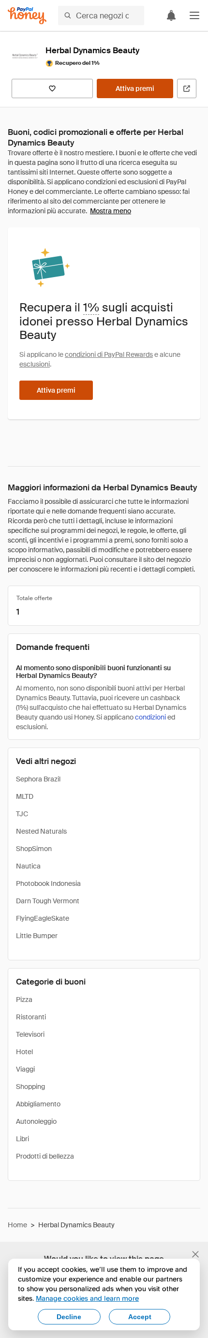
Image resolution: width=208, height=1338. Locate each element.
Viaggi (25, 1069)
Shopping (30, 1086)
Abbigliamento (38, 1104)
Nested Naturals (41, 831)
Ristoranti (31, 1017)
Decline (69, 1317)
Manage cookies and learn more (87, 1298)
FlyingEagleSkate (42, 918)
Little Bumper (37, 935)
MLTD (24, 796)
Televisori (30, 1034)
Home (17, 1224)
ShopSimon (34, 848)
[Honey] (27, 15)
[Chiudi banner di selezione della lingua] (195, 1254)
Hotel (24, 1051)
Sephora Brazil (38, 779)
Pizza (24, 999)
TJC (22, 813)
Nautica (28, 866)
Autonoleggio (36, 1121)
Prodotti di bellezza (45, 1156)
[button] (194, 15)
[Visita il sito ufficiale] (186, 88)
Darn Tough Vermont (47, 901)
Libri (22, 1138)
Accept (139, 1317)
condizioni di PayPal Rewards (109, 354)
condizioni (150, 717)
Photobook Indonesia (48, 883)
